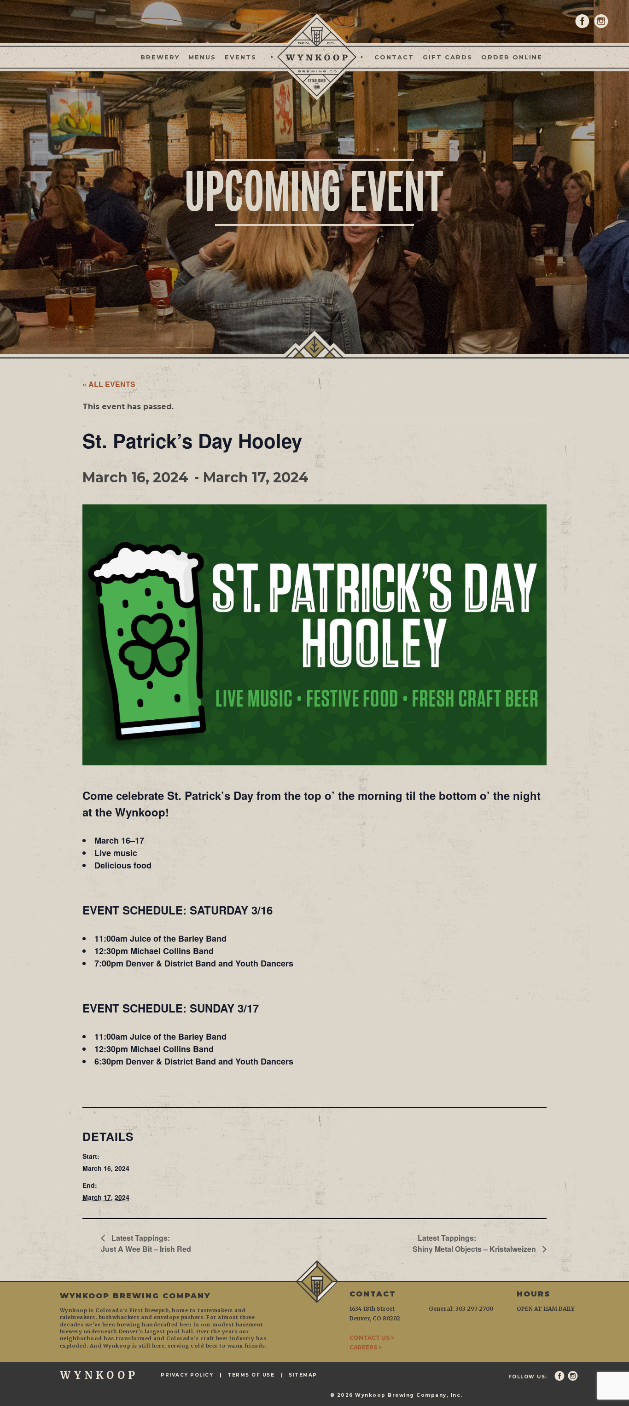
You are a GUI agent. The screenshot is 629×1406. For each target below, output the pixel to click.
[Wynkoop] (314, 56)
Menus (202, 57)
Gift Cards (447, 57)
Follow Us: (527, 1377)
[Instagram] (601, 21)
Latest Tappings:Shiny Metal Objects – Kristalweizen (475, 1243)
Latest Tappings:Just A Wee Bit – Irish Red (146, 1243)
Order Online (511, 57)
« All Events (108, 384)
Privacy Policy (187, 1375)
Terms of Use (250, 1375)
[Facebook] (582, 21)
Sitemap (303, 1375)
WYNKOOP (99, 1375)
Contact (394, 57)
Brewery (160, 57)
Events (240, 57)
